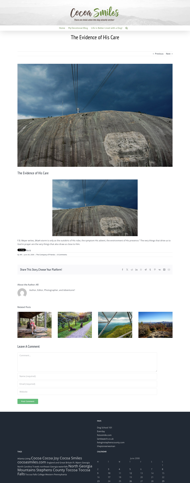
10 (109, 473)
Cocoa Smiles (71, 457)
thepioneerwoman (106, 446)
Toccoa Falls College (35, 474)
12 (131, 473)
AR (21, 254)
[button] (127, 28)
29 (163, 481)
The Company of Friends (45, 254)
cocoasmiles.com (32, 462)
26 (131, 481)
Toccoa (72, 469)
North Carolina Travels (28, 466)
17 (109, 477)
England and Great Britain (59, 462)
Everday (101, 431)
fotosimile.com (104, 435)
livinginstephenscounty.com (110, 442)
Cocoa (36, 457)
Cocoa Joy (50, 457)
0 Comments (62, 254)
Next (168, 53)
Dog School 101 (104, 427)
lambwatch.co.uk (105, 438)
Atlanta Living (24, 458)
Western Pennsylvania (56, 474)
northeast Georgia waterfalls (54, 466)
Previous (159, 53)
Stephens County (50, 469)
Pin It (28, 250)
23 (98, 481)
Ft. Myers (77, 462)
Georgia (86, 462)
